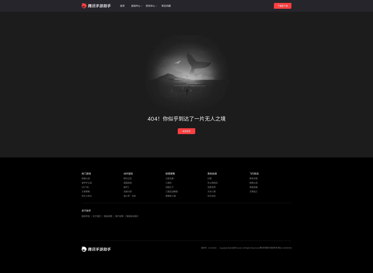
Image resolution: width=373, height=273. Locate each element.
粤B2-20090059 (284, 248)
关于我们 (97, 216)
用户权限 (119, 216)
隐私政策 (108, 216)
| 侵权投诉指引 (131, 216)
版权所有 (86, 216)
